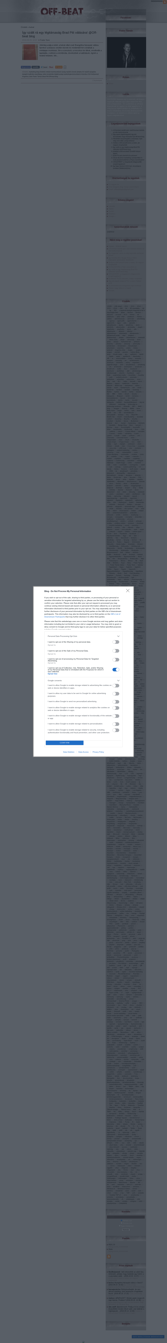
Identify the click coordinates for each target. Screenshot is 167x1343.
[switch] (115, 642)
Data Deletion (68, 752)
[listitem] (83, 636)
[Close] (128, 591)
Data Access (83, 752)
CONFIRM (65, 743)
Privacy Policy (98, 752)
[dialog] (83, 671)
